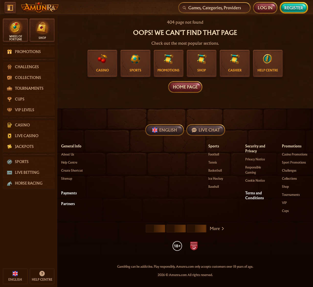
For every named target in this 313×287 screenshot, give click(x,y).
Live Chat (209, 130)
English (168, 130)
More (215, 228)
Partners (68, 203)
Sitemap (66, 179)
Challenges (289, 170)
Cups (285, 211)
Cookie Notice (255, 180)
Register (293, 8)
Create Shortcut (72, 170)
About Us (67, 154)
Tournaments (291, 195)
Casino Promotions (294, 154)
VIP (284, 203)
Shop (285, 187)
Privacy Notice (255, 159)
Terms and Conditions (254, 195)
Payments (69, 193)
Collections (289, 179)
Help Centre (69, 162)
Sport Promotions (294, 162)
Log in (265, 8)
